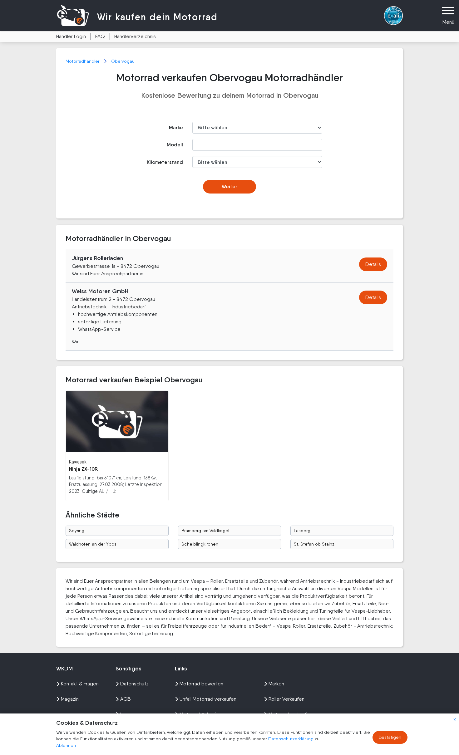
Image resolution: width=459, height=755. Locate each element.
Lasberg (302, 530)
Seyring (76, 530)
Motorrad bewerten (201, 684)
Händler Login (71, 36)
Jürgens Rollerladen (97, 258)
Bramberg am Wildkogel (205, 530)
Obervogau (123, 61)
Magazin (70, 699)
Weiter (229, 186)
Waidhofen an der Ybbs (92, 544)
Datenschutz (134, 684)
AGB (125, 699)
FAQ (100, 36)
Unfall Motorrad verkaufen (208, 699)
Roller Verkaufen (286, 699)
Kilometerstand (165, 162)
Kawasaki (78, 461)
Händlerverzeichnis (135, 36)
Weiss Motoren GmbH (100, 291)
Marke (176, 127)
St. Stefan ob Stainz (314, 544)
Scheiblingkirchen (199, 544)
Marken (276, 684)
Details (373, 264)
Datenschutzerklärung (291, 738)
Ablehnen (66, 745)
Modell (175, 145)
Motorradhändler (83, 61)
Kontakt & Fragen (80, 684)
